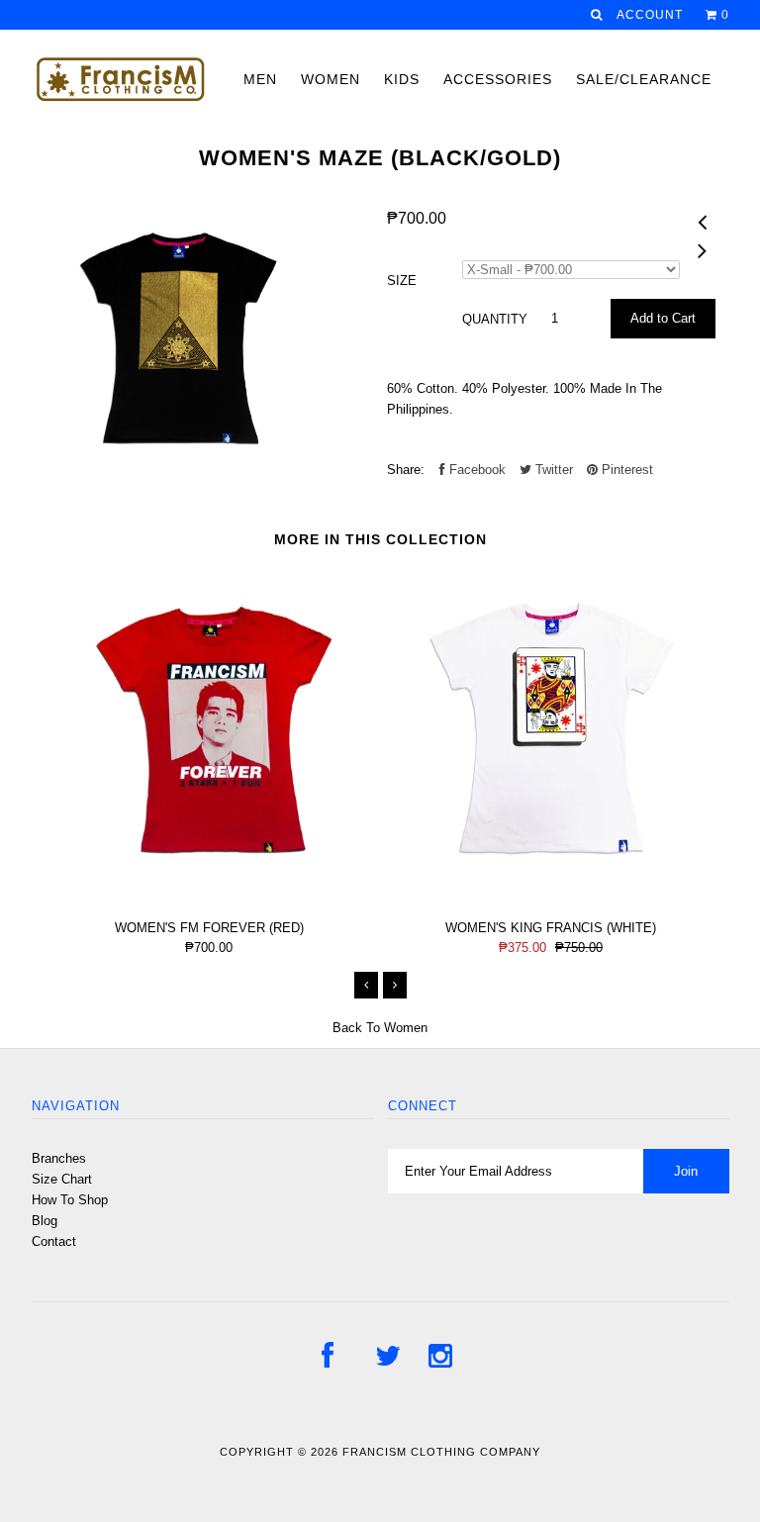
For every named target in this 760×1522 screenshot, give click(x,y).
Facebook (475, 469)
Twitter (552, 469)
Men (260, 79)
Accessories (497, 79)
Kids (402, 79)
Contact (54, 1241)
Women (330, 79)
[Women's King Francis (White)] (551, 894)
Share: (406, 469)
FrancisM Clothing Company (441, 1452)
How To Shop (70, 1199)
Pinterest (625, 469)
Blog (44, 1220)
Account (650, 15)
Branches (59, 1158)
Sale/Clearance (644, 79)
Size (402, 280)
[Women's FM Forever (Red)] (209, 894)
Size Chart (62, 1179)
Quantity (494, 319)
